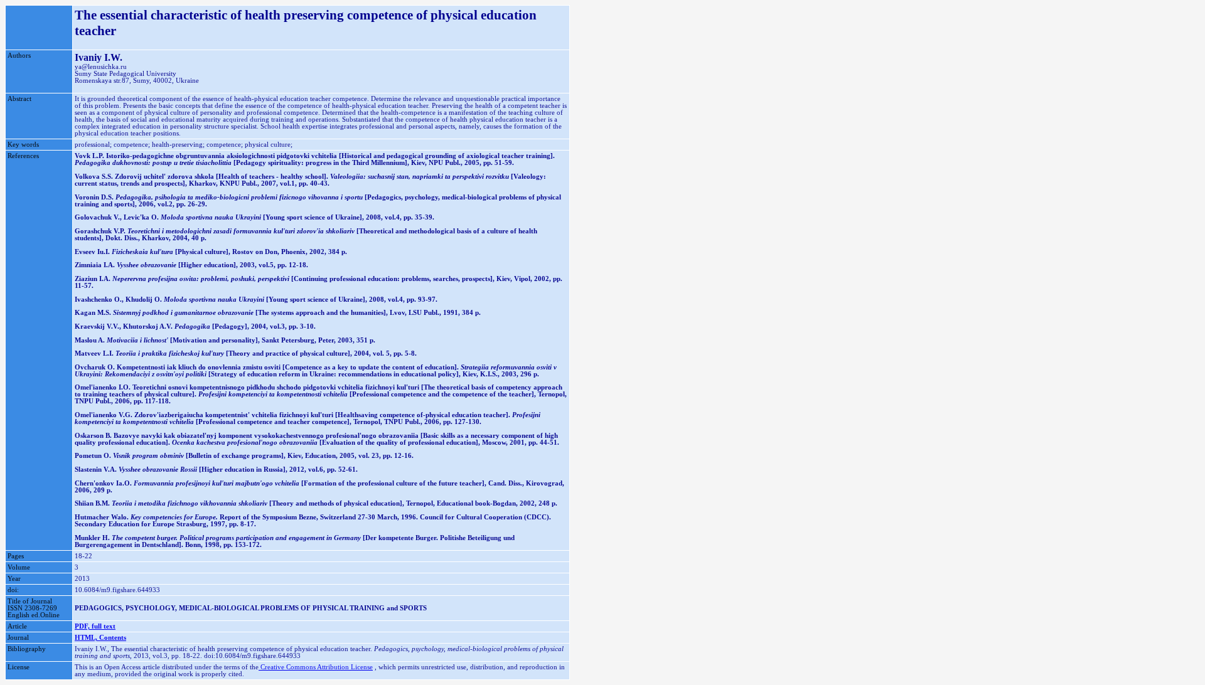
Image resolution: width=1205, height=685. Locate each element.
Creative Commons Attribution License (316, 667)
